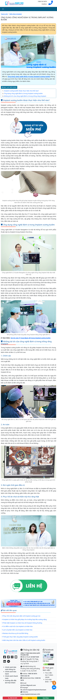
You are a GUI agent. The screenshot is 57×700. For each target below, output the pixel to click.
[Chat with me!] (54, 684)
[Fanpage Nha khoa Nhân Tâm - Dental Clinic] (48, 656)
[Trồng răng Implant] (14, 3)
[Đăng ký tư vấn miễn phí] (28, 127)
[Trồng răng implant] (11, 652)
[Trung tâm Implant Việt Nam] (28, 603)
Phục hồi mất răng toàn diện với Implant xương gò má (21, 616)
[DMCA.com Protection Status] (48, 664)
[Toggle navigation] (3, 9)
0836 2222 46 (24, 676)
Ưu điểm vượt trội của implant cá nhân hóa (18, 626)
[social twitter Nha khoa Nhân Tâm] (8, 657)
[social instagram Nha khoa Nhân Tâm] (12, 657)
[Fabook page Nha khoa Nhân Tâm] (4, 657)
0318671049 (35, 657)
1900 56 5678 (32, 674)
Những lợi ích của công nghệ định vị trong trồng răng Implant (25, 96)
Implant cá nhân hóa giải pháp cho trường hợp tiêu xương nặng (25, 619)
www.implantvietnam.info (30, 694)
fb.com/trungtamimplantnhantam (33, 690)
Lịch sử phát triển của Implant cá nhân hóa (17, 630)
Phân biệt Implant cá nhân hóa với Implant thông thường (22, 623)
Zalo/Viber (46, 698)
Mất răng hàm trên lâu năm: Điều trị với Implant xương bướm (24, 640)
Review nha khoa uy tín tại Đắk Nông (15, 633)
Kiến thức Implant (15, 14)
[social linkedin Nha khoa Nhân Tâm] (4, 661)
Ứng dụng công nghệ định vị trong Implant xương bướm (29, 77)
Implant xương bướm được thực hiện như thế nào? (21, 91)
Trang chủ (4, 14)
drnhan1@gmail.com (28, 685)
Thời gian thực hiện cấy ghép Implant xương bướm (20, 637)
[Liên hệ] (28, 586)
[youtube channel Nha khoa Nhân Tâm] (16, 657)
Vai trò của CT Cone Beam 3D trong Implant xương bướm (30, 338)
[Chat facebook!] (8, 661)
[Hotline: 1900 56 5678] (50, 4)
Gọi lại (30, 698)
